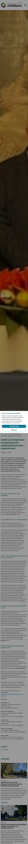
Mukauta (14, 430)
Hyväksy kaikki (14, 426)
